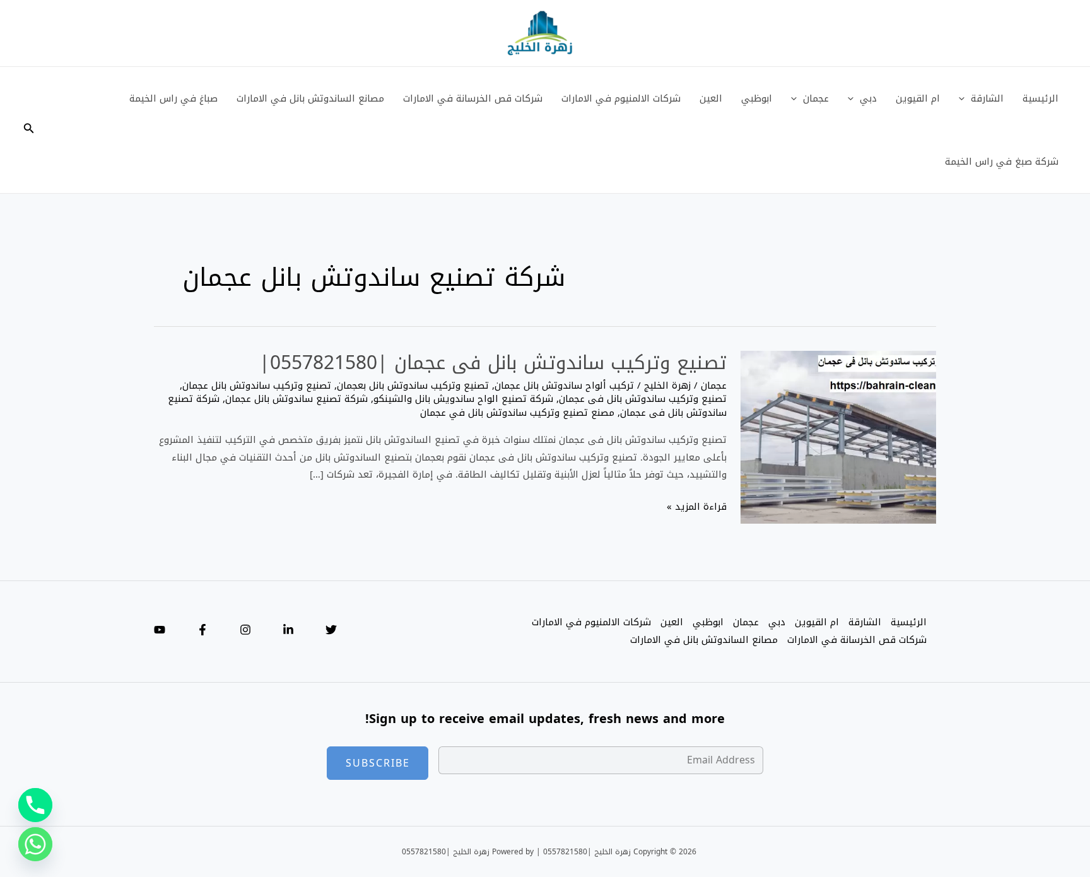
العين (711, 98)
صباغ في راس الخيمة (173, 98)
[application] (965, 98)
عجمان (816, 98)
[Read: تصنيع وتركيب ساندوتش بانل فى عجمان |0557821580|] (838, 438)
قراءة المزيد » (697, 507)
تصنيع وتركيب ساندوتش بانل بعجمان (413, 385)
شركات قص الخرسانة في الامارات (472, 98)
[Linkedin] (288, 629)
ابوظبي (756, 98)
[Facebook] (202, 629)
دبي (868, 98)
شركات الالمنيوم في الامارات (621, 98)
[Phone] (35, 805)
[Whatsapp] (35, 844)
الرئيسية (1040, 98)
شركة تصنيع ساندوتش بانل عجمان (296, 399)
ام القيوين (918, 98)
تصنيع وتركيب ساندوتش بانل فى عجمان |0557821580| (493, 362)
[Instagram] (245, 629)
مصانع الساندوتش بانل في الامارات (310, 98)
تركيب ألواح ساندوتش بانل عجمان (564, 385)
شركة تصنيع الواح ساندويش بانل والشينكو (463, 399)
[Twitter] (331, 629)
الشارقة (987, 98)
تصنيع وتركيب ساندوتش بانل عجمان (256, 385)
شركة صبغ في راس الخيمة (1001, 161)
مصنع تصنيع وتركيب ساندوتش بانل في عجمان (517, 412)
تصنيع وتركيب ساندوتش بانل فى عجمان (643, 399)
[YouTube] (159, 629)
